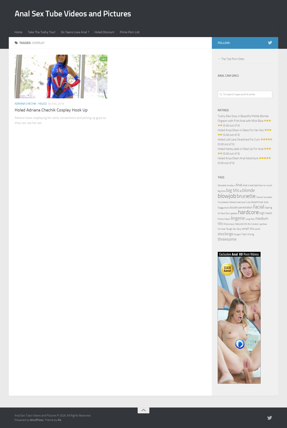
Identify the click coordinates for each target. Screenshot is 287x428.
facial (258, 207)
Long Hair (250, 219)
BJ (241, 191)
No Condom (253, 224)
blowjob (227, 196)
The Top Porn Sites (232, 59)
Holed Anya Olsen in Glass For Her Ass (241, 130)
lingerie (238, 218)
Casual (259, 197)
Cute (248, 202)
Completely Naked (227, 202)
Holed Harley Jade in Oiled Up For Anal (240, 149)
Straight (237, 234)
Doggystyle (223, 207)
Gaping (268, 207)
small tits (248, 228)
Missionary (229, 224)
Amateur (231, 185)
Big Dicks (222, 191)
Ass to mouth (265, 185)
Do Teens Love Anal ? (75, 32)
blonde (248, 190)
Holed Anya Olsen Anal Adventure (238, 158)
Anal (238, 185)
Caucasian (267, 197)
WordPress (37, 420)
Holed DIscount (104, 32)
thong (251, 234)
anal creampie (250, 185)
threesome (227, 239)
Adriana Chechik (25, 103)
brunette (246, 196)
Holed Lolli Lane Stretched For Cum (239, 139)
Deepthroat (257, 202)
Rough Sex (231, 229)
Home (18, 32)
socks (257, 229)
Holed (42, 103)
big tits (232, 190)
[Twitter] (270, 42)
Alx (59, 420)
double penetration (241, 207)
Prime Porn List (130, 32)
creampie (240, 202)
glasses (234, 213)
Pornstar (222, 229)
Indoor (227, 219)
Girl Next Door (224, 213)
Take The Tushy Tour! (41, 32)
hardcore (248, 212)
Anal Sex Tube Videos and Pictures (73, 14)
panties (263, 224)
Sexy (239, 229)
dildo (266, 202)
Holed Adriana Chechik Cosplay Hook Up (51, 110)
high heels (265, 213)
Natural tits (241, 223)
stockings (225, 233)
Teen (244, 234)
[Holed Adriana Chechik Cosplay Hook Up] (61, 76)
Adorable (222, 185)
